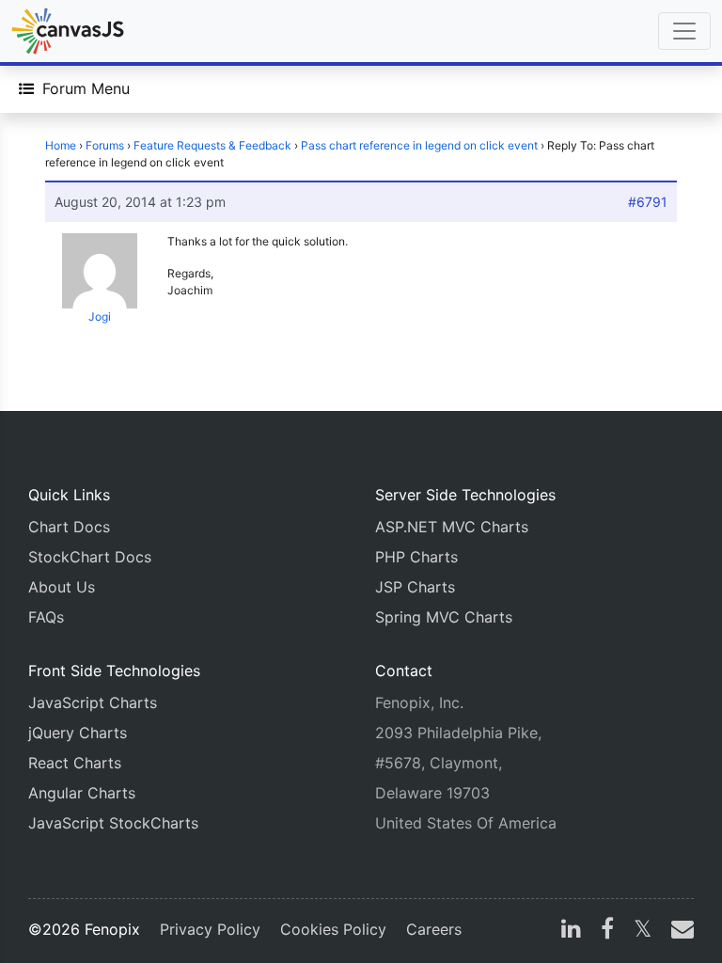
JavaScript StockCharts (113, 822)
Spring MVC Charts (443, 617)
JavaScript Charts (92, 702)
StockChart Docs (89, 556)
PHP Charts (416, 556)
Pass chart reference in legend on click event (419, 145)
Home (60, 145)
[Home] (67, 31)
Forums (105, 145)
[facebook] (607, 931)
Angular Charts (81, 792)
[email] (679, 931)
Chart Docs (69, 526)
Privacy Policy (210, 929)
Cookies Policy (333, 929)
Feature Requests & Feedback (212, 145)
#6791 (647, 202)
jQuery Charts (77, 732)
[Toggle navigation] (684, 31)
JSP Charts (415, 586)
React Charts (74, 762)
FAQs (46, 617)
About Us (61, 586)
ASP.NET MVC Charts (451, 526)
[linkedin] (571, 931)
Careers (434, 929)
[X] (642, 931)
